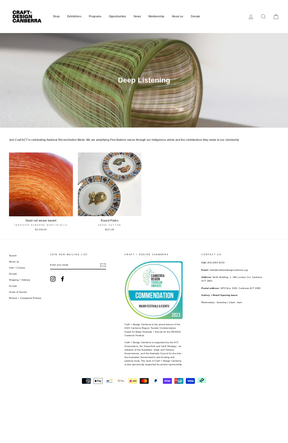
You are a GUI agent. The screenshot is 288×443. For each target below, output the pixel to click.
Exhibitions (74, 16)
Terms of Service (18, 292)
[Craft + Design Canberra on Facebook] (62, 279)
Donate (195, 16)
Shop (56, 16)
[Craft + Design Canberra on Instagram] (53, 279)
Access (13, 286)
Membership (156, 16)
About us (177, 16)
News (137, 16)
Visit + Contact (17, 267)
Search (13, 255)
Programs (95, 16)
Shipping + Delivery (19, 280)
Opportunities (117, 16)
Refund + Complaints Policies (25, 298)
